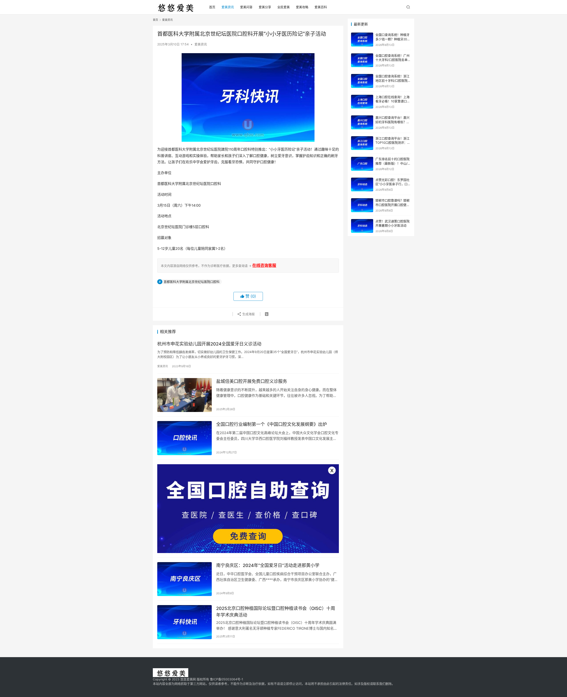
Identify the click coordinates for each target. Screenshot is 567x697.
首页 (212, 7)
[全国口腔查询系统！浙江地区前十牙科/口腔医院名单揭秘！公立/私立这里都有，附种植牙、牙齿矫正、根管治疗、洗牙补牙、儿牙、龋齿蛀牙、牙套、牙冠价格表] (362, 81)
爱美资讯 (227, 7)
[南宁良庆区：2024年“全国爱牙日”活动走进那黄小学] (184, 579)
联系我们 (379, 683)
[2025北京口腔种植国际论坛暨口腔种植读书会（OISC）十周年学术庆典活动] (184, 622)
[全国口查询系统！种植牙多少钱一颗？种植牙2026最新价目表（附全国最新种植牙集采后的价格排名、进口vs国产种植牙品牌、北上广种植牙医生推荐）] (362, 40)
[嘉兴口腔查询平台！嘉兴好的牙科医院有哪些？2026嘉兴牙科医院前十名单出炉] (362, 122)
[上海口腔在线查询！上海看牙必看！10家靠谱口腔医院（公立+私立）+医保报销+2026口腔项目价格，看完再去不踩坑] (362, 102)
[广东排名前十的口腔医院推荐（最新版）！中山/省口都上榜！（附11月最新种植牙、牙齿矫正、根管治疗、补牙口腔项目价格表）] (362, 164)
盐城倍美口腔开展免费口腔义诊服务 (251, 381)
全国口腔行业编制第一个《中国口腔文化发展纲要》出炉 (271, 424)
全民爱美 (283, 7)
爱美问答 (246, 7)
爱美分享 (265, 7)
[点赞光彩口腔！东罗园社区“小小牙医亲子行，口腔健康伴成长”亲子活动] (362, 185)
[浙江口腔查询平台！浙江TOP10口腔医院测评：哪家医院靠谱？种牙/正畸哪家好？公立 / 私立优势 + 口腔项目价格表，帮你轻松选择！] (362, 143)
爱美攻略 (302, 7)
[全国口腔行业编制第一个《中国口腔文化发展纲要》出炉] (184, 438)
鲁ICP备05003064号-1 (226, 679)
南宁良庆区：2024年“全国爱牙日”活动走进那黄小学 (267, 565)
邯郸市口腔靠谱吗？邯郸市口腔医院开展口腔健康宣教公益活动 (392, 204)
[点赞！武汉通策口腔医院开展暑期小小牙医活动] (362, 226)
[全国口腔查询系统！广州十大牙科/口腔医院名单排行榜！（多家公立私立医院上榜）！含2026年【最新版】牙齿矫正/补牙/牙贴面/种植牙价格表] (362, 60)
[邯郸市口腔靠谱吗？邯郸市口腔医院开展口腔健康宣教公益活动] (362, 205)
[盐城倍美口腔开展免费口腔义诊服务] (184, 395)
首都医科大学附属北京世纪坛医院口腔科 (191, 281)
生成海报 (248, 314)
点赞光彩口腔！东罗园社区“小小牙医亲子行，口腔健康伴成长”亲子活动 (393, 184)
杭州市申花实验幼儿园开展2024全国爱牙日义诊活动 (209, 344)
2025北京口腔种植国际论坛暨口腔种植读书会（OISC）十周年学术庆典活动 (275, 611)
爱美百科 (321, 7)
